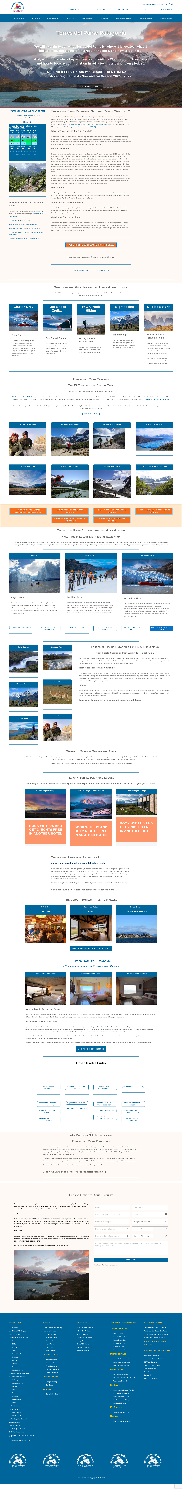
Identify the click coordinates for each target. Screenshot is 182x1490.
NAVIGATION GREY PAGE (76, 627)
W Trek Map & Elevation (17, 1429)
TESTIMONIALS (166, 9)
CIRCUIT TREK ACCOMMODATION (104, 1087)
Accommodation (87, 18)
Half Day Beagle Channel (122, 1421)
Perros (14, 1347)
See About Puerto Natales (91, 1049)
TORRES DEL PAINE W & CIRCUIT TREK (132, 1112)
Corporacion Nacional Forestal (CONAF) (82, 127)
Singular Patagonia (52, 1369)
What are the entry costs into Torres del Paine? (24, 239)
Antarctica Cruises (166, 18)
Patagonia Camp (52, 1382)
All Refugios (16, 1380)
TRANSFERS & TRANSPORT (104, 1110)
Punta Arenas (117, 1369)
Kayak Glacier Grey (119, 1340)
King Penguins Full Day (121, 1374)
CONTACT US (123, 9)
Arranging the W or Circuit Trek (19, 1440)
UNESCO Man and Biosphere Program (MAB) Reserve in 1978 (86, 124)
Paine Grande (17, 1354)
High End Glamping (83, 1350)
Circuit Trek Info (14, 1334)
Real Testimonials (150, 1368)
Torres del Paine (118, 1328)
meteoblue (12, 159)
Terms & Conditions (150, 1378)
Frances (15, 1357)
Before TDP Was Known (152, 1365)
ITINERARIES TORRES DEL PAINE (132, 628)
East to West (16, 1412)
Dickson (15, 1344)
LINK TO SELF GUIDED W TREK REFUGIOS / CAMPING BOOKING (28, 511)
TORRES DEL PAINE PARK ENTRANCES (48, 1104)
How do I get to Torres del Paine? (20, 220)
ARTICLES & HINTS (76, 9)
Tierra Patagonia (52, 1359)
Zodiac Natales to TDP (121, 1359)
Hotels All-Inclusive (83, 1344)
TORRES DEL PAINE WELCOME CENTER (104, 1104)
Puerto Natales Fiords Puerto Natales (156, 1334)
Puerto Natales (105, 1027)
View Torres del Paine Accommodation (91, 948)
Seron (14, 1341)
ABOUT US (101, 9)
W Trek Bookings (52, 18)
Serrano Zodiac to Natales (122, 1350)
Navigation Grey (119, 1346)
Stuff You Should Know (16, 1432)
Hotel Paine (50, 1344)
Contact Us (147, 1375)
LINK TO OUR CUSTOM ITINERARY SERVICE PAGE (90, 270)
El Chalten (116, 1407)
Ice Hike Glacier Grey (120, 1337)
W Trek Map (36, 18)
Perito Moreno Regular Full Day (124, 1390)
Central (14, 1386)
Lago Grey (50, 1347)
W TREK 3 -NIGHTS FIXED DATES (76, 1087)
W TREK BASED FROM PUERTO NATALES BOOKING (154, 511)
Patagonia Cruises (145, 18)
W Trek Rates (13, 1328)
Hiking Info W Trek (15, 1409)
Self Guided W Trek (83, 1331)
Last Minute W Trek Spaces (18, 1331)
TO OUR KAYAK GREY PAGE (19, 627)
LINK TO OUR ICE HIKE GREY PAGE (48, 628)
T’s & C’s (144, 9)
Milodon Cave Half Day (121, 1365)
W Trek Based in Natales (85, 1328)
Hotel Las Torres (18, 1370)
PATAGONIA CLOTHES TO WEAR (104, 628)
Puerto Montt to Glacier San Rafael (155, 1331)
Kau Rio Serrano (52, 1341)
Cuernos (15, 1360)
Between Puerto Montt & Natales (155, 1337)
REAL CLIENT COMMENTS (76, 1108)
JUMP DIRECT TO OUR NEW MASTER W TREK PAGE (91, 245)
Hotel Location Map (49, 1331)
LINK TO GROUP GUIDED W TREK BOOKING (70, 511)
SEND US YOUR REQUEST (90, 87)
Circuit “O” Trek (19, 18)
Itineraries (104, 18)
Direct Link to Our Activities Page (160, 628)
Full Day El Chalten (120, 1403)
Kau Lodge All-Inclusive (84, 1347)
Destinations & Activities (123, 18)
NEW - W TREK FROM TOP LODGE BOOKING (112, 511)
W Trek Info (70, 18)
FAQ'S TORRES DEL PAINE (76, 1103)
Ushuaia (114, 1416)
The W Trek (15, 1322)
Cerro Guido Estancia (53, 1394)
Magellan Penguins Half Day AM (124, 1378)
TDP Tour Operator (150, 1362)
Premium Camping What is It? (19, 1373)
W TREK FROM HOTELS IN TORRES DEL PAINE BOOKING (70, 520)
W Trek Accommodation (17, 1376)
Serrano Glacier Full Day (121, 1362)
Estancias (48, 1389)
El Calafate (116, 1385)
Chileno (15, 1389)
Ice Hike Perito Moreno (121, 1393)
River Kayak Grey (119, 1343)
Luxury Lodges (50, 1354)
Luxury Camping (51, 1376)
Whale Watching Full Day (121, 1381)
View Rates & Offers (90, 413)
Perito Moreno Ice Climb (121, 1396)
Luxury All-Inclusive (83, 1341)
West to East (16, 1415)
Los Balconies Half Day (121, 1400)
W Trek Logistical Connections (19, 1419)
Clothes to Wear (14, 1425)
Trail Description (14, 1422)
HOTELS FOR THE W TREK (132, 1086)
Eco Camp (49, 1385)
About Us (147, 1372)
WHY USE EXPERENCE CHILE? (132, 1104)
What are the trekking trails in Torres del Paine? (25, 228)
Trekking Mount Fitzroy (121, 1412)
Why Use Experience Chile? (158, 1350)
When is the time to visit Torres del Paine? (23, 224)
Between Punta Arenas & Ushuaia (155, 1328)
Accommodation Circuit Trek (18, 1337)
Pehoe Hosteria (51, 1350)
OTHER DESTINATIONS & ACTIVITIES (48, 1112)
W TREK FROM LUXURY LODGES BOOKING (112, 520)
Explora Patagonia (52, 1363)
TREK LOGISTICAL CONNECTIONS (132, 1119)
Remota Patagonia (52, 1372)
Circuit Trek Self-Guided (84, 1337)
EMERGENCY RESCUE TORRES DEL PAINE (104, 1117)
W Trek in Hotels (14, 1406)
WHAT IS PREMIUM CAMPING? (47, 1087)
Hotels (46, 1322)
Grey (14, 1350)
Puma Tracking (118, 1333)
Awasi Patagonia (52, 1366)
